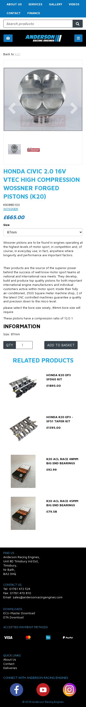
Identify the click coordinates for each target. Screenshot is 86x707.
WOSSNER (10, 209)
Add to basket (61, 345)
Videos (74, 4)
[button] (12, 119)
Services (35, 4)
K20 (17, 54)
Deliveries (10, 668)
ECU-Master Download (19, 613)
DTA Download (13, 617)
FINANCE (33, 13)
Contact (14, 13)
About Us (14, 4)
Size (6, 225)
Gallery (55, 4)
